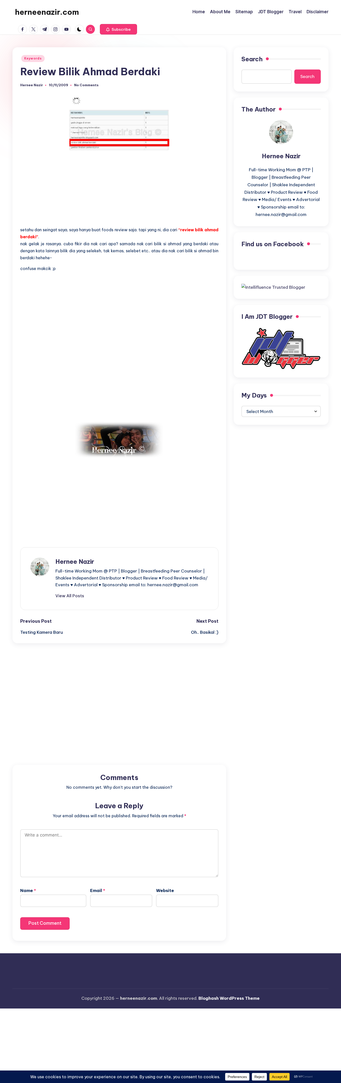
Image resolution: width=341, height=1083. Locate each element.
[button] (118, 29)
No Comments (86, 85)
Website (165, 890)
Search (252, 59)
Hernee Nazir (74, 561)
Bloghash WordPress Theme (229, 998)
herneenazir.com (47, 12)
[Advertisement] (119, 189)
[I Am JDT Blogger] (281, 348)
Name (28, 890)
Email (97, 890)
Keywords (33, 58)
